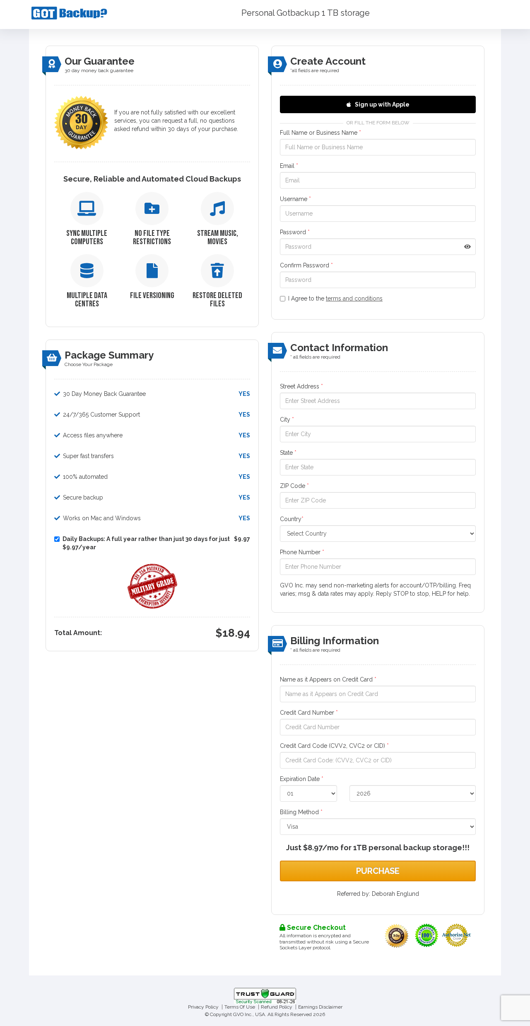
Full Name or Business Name (320, 132)
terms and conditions (354, 298)
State (288, 452)
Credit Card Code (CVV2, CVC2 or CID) (334, 745)
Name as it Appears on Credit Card (328, 679)
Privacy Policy (203, 1007)
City (287, 419)
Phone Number (302, 552)
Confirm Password (306, 265)
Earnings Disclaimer (320, 1007)
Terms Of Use (239, 1007)
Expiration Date (301, 779)
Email (289, 166)
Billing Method (301, 812)
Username (295, 199)
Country (292, 519)
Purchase (378, 871)
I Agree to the (335, 298)
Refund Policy (276, 1007)
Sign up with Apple (382, 104)
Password (295, 232)
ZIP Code (294, 486)
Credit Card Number (309, 712)
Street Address (301, 386)
